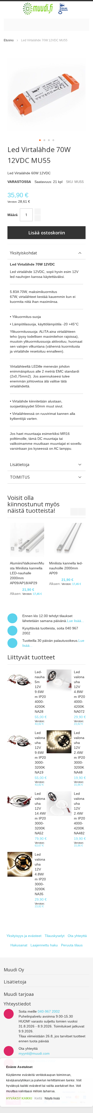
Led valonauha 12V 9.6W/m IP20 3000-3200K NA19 (40, 752)
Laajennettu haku (44, 945)
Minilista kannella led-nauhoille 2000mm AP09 (66, 568)
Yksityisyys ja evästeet (23, 936)
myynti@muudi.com (34, 1053)
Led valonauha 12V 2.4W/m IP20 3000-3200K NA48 (79, 752)
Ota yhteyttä (77, 936)
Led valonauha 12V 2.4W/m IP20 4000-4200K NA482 (79, 813)
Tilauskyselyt (54, 936)
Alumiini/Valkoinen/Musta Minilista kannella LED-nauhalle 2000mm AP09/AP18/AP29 (27, 573)
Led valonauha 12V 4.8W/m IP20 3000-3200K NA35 (40, 874)
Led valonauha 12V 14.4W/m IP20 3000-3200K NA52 (40, 813)
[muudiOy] (45, 8)
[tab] (46, 253)
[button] (40, 140)
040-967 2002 (49, 1011)
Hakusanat (18, 945)
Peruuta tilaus (72, 945)
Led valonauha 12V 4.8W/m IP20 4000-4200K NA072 (79, 691)
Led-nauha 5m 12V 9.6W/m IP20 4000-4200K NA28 (40, 691)
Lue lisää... (75, 621)
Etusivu (9, 40)
